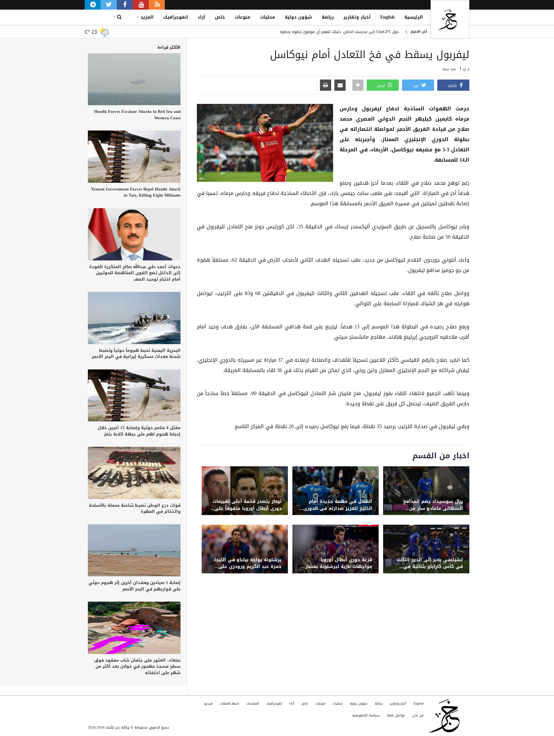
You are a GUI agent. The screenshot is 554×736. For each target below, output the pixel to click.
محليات (267, 17)
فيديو (208, 703)
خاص (220, 17)
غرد (416, 85)
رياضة (328, 17)
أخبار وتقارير (357, 17)
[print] (325, 85)
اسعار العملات (229, 703)
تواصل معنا (396, 715)
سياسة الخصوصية (366, 715)
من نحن (418, 715)
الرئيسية (413, 17)
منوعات (242, 17)
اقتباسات (253, 703)
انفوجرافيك (175, 17)
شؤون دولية (298, 17)
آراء (201, 17)
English (387, 17)
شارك (453, 85)
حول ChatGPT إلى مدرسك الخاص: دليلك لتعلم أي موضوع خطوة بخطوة (339, 31)
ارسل (381, 85)
